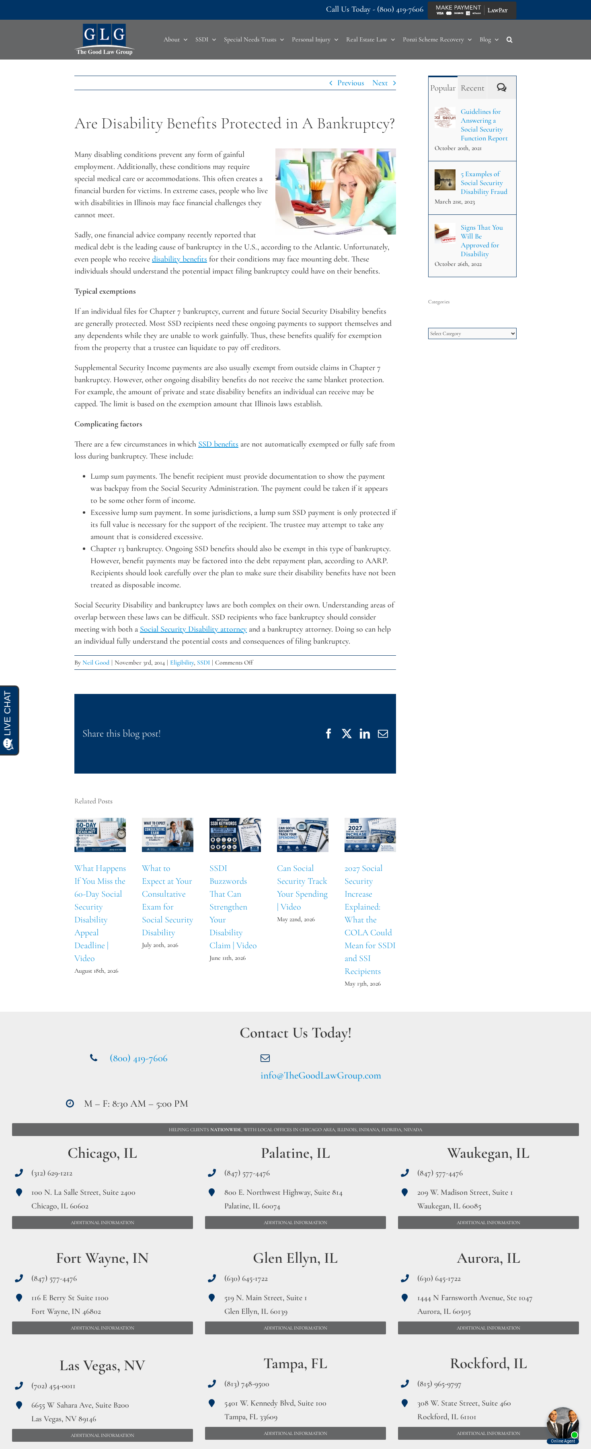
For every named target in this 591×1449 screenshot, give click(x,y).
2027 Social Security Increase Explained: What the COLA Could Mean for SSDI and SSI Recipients (370, 834)
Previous (350, 83)
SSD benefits (218, 444)
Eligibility (182, 663)
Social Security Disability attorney (193, 629)
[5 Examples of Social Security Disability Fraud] (445, 175)
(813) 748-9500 (246, 1384)
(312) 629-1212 (51, 1173)
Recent (472, 88)
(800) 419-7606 (400, 9)
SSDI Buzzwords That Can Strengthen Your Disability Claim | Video (235, 834)
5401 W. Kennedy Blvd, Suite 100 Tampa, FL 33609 (275, 1410)
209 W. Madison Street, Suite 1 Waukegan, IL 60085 (465, 1199)
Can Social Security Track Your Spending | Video (303, 834)
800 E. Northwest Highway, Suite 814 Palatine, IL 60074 (283, 1199)
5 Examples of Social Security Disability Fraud (484, 182)
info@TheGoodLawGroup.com (321, 1075)
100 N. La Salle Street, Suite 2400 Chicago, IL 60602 (83, 1199)
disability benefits (179, 259)
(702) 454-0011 (53, 1386)
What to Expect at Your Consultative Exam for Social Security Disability (167, 834)
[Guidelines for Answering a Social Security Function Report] (445, 113)
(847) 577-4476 (54, 1278)
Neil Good (95, 663)
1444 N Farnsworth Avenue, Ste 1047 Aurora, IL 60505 (475, 1304)
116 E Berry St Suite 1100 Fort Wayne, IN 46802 (70, 1304)
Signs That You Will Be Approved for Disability (482, 240)
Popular (443, 88)
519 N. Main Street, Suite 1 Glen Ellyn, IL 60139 (265, 1304)
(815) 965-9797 (439, 1384)
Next (380, 83)
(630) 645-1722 (246, 1278)
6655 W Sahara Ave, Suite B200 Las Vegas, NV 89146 (80, 1412)
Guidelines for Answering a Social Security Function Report (484, 124)
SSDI (203, 663)
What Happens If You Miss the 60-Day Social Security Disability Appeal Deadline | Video (100, 834)
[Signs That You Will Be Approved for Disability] (445, 228)
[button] (510, 39)
